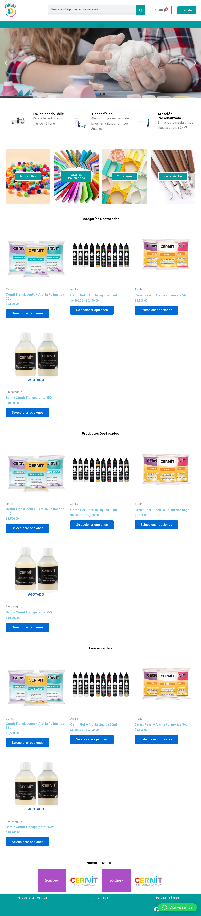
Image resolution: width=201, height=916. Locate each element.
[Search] (140, 10)
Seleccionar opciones (27, 313)
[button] (100, 26)
